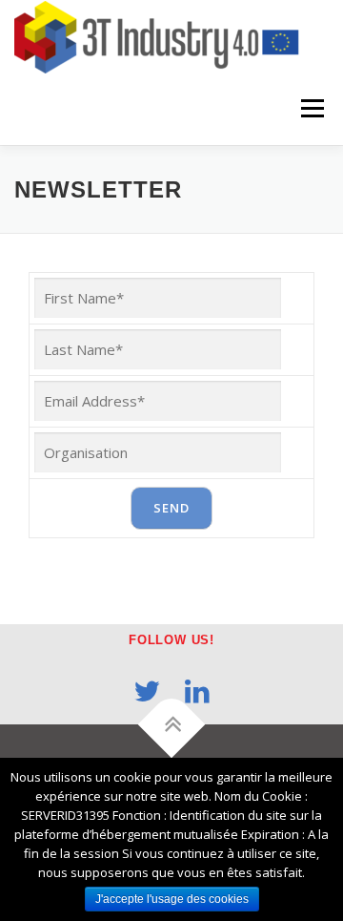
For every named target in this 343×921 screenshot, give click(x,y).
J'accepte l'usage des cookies (172, 899)
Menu (311, 109)
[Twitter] (146, 690)
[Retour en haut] (172, 725)
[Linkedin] (197, 690)
